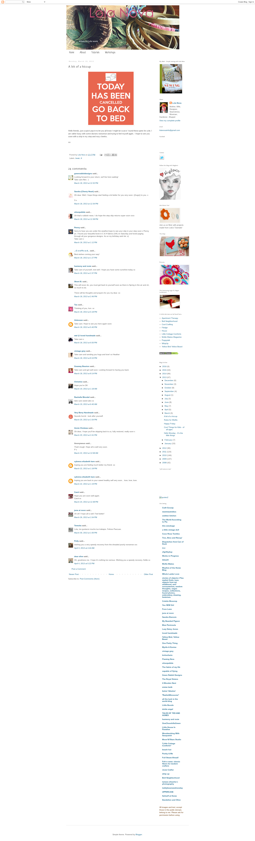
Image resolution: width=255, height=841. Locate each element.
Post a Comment (79, 569)
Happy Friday (169, 424)
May (167, 406)
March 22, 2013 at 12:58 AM (86, 453)
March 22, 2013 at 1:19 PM (85, 484)
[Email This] (105, 155)
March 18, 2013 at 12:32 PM (86, 183)
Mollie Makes (168, 564)
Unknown (78, 320)
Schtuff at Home (169, 796)
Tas (75, 305)
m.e (163, 548)
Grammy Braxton (81, 366)
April (167, 409)
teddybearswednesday (172, 788)
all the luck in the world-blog (170, 700)
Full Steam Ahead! (170, 758)
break (77, 158)
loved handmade (169, 633)
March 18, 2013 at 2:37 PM (85, 273)
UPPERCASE (167, 792)
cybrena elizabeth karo (84, 461)
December (169, 380)
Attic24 (165, 560)
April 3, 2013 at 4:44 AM (84, 548)
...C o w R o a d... (81, 251)
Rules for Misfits (170, 420)
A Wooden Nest (169, 683)
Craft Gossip (168, 508)
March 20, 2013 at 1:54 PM (85, 420)
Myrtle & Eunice (169, 647)
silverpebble (79, 212)
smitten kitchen (169, 516)
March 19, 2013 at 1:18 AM (85, 389)
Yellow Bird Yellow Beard (172, 347)
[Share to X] (110, 155)
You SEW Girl (168, 605)
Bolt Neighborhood (169, 321)
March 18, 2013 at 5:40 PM (85, 327)
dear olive (78, 556)
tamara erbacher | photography (170, 783)
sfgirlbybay (167, 552)
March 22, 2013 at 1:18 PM (85, 468)
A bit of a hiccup (170, 416)
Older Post (148, 574)
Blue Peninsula (169, 625)
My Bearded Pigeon (171, 621)
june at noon (80, 510)
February (169, 440)
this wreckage (168, 526)
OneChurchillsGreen (171, 723)
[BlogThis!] (108, 155)
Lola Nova (176, 103)
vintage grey (80, 351)
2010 (164, 455)
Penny (77, 227)
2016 (164, 366)
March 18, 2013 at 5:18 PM (85, 312)
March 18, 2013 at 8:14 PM (85, 373)
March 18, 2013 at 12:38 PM (86, 219)
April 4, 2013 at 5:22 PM (84, 563)
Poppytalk (166, 340)
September (169, 391)
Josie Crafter (168, 770)
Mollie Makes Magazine (172, 337)
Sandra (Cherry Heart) (84, 191)
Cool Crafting (167, 324)
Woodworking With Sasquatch (170, 734)
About (83, 52)
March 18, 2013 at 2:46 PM (85, 296)
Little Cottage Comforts (171, 334)
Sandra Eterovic (169, 617)
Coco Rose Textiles (171, 534)
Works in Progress (170, 556)
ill (81, 158)
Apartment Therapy (170, 318)
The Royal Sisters (170, 679)
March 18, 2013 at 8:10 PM (85, 358)
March (167, 413)
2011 (164, 452)
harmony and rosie (82, 266)
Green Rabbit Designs (172, 675)
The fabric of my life (171, 667)
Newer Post (74, 574)
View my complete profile (169, 120)
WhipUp (165, 343)
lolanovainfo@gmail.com (169, 130)
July (166, 399)
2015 (164, 370)
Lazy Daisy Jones (170, 629)
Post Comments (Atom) (89, 579)
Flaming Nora (168, 659)
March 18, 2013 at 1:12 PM (85, 242)
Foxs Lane (167, 609)
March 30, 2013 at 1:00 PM (85, 533)
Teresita (77, 525)
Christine (78, 382)
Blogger (139, 834)
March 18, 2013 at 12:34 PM (86, 204)
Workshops (110, 52)
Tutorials (95, 52)
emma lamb (167, 687)
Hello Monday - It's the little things (173, 434)
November (169, 384)
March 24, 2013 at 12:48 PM (86, 502)
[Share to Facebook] (113, 155)
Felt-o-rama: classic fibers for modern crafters (171, 764)
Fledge (165, 328)
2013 (164, 377)
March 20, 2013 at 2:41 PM (85, 435)
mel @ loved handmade (84, 335)
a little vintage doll (170, 530)
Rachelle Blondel (82, 397)
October (168, 388)
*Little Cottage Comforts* (168, 744)
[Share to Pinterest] (115, 155)
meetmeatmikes (169, 512)
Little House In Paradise (168, 728)
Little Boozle (168, 705)
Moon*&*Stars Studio (171, 739)
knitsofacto (167, 655)
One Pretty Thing (170, 643)
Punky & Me (167, 754)
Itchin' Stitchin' (169, 691)
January (168, 443)
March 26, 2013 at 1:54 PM (85, 517)
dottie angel (167, 709)
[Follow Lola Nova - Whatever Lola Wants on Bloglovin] (170, 199)
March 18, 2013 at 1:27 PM (85, 258)
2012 (164, 448)
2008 (164, 463)
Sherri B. (78, 281)
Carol (76, 492)
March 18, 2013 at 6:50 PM (85, 343)
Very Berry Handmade (84, 413)
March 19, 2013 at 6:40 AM (85, 404)
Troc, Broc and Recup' (172, 538)
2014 (164, 374)
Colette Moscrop (169, 601)
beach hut (166, 750)
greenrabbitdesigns (83, 173)
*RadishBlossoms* (170, 695)
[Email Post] (101, 155)
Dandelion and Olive (171, 800)
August (168, 395)
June (167, 402)
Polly (76, 541)
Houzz (164, 331)
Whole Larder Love (170, 574)
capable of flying (169, 671)
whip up (165, 774)
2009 (164, 459)
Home (71, 52)
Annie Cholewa (81, 428)
